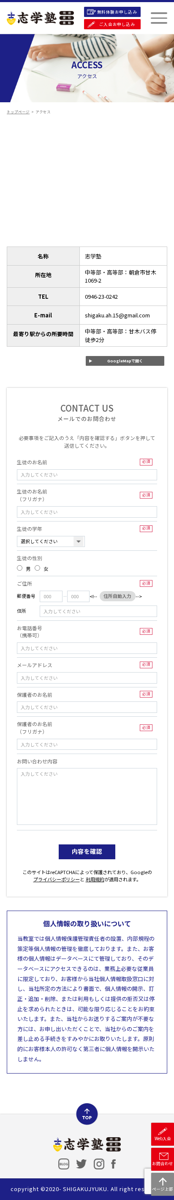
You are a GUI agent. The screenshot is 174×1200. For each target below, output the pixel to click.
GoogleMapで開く (125, 361)
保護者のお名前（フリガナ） (83, 727)
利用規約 (95, 879)
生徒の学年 (83, 528)
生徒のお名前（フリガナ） (83, 495)
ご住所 (83, 583)
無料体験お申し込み (117, 12)
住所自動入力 (117, 596)
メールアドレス (83, 664)
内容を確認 (87, 851)
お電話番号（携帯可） (83, 631)
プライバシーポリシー (56, 879)
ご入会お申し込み (117, 24)
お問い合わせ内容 (37, 761)
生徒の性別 (29, 557)
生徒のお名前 (83, 461)
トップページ (18, 111)
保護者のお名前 (83, 694)
